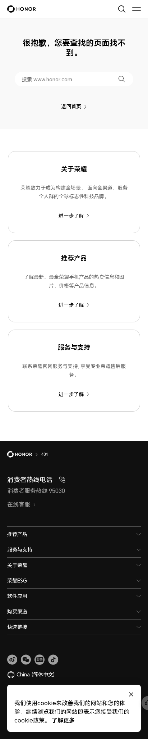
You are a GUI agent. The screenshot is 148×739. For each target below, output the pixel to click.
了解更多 (63, 720)
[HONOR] (24, 454)
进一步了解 (71, 216)
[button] (122, 79)
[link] (12, 660)
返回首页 (71, 106)
